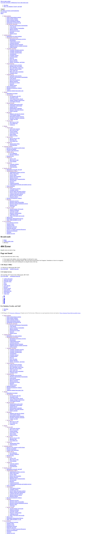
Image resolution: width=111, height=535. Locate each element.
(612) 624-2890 (4, 276)
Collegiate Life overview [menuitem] (16, 75)
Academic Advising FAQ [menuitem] (16, 51)
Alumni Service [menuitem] (13, 107)
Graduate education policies (16, 493)
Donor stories (13, 433)
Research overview (14, 500)
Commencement (13, 356)
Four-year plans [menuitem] (13, 59)
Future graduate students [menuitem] (12, 20)
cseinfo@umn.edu (14, 269)
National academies (14, 510)
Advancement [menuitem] (13, 165)
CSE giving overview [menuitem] (15, 128)
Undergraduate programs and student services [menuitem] (20, 184)
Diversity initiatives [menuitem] (14, 154)
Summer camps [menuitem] (10, 224)
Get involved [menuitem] (10, 94)
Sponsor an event (11, 533)
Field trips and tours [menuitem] (11, 228)
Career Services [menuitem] (10, 63)
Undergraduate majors (15, 341)
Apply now (6, 293)
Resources (9, 412)
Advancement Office (15, 443)
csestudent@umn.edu (15, 276)
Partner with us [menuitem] (10, 152)
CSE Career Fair (14, 370)
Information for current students (14, 336)
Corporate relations (14, 463)
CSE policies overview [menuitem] (15, 188)
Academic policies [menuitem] (14, 190)
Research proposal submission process (19, 503)
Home (5, 240)
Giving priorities (13, 431)
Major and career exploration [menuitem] (16, 71)
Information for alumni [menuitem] (12, 93)
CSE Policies (10, 486)
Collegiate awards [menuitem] (14, 214)
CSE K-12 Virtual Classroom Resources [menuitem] (16, 229)
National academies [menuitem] (14, 210)
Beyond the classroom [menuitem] (12, 24)
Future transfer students (12, 318)
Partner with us (10, 451)
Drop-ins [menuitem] (12, 58)
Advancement (13, 465)
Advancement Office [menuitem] (15, 143)
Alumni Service (13, 406)
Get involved (10, 394)
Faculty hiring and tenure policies (18, 491)
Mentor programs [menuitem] (14, 29)
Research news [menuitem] (10, 156)
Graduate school (13, 372)
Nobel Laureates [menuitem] (14, 111)
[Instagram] (4, 297)
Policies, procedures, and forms (17, 361)
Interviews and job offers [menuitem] (16, 69)
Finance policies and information (17, 492)
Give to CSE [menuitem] (10, 120)
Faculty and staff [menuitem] (8, 168)
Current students (7, 334)
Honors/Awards (10, 402)
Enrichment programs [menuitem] (12, 226)
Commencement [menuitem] (13, 56)
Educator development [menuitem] (12, 230)
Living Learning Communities (17, 327)
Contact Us (9, 442)
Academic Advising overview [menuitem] (17, 50)
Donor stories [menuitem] (13, 134)
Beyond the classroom (12, 323)
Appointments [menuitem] (13, 54)
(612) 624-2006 (4, 269)
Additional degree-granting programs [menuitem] (18, 46)
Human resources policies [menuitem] (16, 195)
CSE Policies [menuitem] (10, 187)
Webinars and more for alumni (17, 413)
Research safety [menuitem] (13, 205)
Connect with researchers (13, 450)
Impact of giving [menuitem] (14, 135)
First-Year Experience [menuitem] (15, 80)
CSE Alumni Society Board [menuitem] (16, 99)
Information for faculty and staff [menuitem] (14, 169)
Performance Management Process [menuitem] (15, 218)
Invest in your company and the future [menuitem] (16, 148)
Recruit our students (11, 448)
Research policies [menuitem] (14, 196)
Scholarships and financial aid (14, 322)
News (5, 283)
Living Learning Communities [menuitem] (17, 28)
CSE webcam (7, 285)
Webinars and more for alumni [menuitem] (17, 114)
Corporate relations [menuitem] (14, 164)
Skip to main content (5, 1)
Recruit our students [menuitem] (11, 149)
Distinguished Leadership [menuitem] (16, 108)
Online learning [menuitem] (13, 47)
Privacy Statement (63, 313)
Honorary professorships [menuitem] (15, 213)
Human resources (14, 477)
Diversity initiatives (14, 454)
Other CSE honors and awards (17, 515)
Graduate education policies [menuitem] (16, 194)
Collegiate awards (14, 514)
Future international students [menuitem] (13, 21)
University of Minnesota (15, 313)
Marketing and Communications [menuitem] (17, 179)
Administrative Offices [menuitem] (12, 171)
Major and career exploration (16, 371)
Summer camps (10, 523)
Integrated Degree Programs (16, 344)
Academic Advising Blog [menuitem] (16, 52)
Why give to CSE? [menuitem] (14, 122)
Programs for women (15, 330)
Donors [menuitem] (5, 126)
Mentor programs (14, 329)
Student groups (13, 333)
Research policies (14, 496)
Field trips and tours (11, 527)
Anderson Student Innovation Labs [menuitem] (15, 90)
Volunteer (9, 531)
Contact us (12, 424)
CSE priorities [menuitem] (13, 161)
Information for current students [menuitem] (14, 36)
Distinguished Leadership (16, 408)
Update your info (14, 418)
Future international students (13, 321)
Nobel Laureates (14, 410)
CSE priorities (13, 461)
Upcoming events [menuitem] (14, 97)
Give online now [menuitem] (14, 123)
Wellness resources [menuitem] (11, 86)
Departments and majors (12, 337)
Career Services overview (16, 364)
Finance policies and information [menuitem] (17, 192)
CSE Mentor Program (15, 401)
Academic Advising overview (17, 349)
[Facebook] (4, 300)
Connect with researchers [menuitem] (13, 150)
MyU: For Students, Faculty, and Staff (13, 6)
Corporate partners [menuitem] (8, 146)
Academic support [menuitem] (14, 55)
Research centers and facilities (17, 501)
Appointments (13, 353)
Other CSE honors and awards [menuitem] (17, 216)
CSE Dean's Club (14, 432)
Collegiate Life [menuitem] (10, 74)
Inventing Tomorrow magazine (17, 417)
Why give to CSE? (14, 421)
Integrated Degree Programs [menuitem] (16, 44)
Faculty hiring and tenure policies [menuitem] (18, 191)
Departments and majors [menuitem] (12, 37)
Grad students (7, 289)
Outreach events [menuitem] (10, 225)
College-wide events (8, 241)
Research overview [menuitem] (14, 201)
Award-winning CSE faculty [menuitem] (16, 209)
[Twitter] (4, 301)
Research (6, 287)
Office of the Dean (14, 473)
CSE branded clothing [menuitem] (15, 115)
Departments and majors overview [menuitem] (18, 39)
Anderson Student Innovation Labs (15, 390)
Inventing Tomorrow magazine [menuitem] (17, 118)
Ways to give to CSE (15, 438)
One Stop (6, 5)
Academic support (14, 355)
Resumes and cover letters (16, 365)
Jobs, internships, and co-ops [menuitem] (16, 67)
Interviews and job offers (16, 368)
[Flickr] (4, 303)
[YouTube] (4, 299)
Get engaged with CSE (15, 395)
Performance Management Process (15, 518)
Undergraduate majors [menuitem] (15, 41)
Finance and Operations (15, 476)
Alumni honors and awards (16, 404)
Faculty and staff (8, 467)
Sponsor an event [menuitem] (11, 233)
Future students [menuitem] (7, 16)
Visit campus (7, 292)
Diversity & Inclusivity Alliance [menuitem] (14, 88)
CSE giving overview (15, 428)
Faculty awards (7, 288)
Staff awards (10, 516)
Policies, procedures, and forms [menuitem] (17, 62)
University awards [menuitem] (14, 211)
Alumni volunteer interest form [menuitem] (17, 100)
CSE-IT (8, 389)
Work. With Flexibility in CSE (14, 519)
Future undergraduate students (14, 317)
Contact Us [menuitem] (9, 142)
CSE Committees (11, 485)
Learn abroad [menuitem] (13, 26)
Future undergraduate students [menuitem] (14, 17)
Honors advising (14, 360)
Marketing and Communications (17, 478)
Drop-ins (12, 357)
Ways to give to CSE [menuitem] (15, 138)
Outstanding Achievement (16, 405)
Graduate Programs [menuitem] (14, 183)
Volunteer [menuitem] (9, 232)
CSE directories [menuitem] (13, 145)
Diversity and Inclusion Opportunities (19, 325)
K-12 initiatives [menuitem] (13, 153)
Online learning (13, 346)
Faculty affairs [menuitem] (13, 175)
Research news (10, 455)
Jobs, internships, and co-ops (16, 367)
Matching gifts (13, 439)
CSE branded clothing (15, 414)
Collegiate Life (10, 374)
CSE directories (13, 444)
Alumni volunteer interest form (17, 399)
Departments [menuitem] (13, 40)
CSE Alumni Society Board (16, 398)
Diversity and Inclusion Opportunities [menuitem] (19, 25)
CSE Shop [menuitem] (12, 206)
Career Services (10, 363)
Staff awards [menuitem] (10, 217)
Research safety (13, 504)
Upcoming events (14, 397)
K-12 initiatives (13, 452)
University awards (14, 511)
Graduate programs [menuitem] (14, 43)
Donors (5, 425)
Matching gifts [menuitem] (13, 139)
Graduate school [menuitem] (13, 73)
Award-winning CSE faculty (16, 508)
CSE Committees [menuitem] (11, 186)
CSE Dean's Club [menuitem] (14, 133)
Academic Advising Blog (16, 352)
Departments (13, 340)
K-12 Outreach (7, 520)
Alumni (5, 391)
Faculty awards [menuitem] (10, 207)
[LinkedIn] (4, 296)
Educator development (12, 530)
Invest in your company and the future (16, 447)
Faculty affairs (13, 474)
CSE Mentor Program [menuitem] (15, 101)
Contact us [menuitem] (12, 124)
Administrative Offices (12, 470)
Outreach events (10, 525)
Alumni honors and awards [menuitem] (16, 104)
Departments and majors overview (18, 338)
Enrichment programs (12, 526)
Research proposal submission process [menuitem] (19, 203)
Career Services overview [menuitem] (16, 65)
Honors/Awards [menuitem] (10, 103)
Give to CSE (4, 12)
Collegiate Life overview (16, 375)
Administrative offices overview (17, 472)
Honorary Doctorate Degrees (16, 409)
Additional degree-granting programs (18, 345)
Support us (9, 457)
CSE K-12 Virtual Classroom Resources (16, 529)
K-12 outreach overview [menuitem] (12, 222)
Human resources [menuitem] (14, 177)
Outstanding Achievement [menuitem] (16, 105)
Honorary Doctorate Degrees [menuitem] (16, 109)
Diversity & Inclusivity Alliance (14, 387)
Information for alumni (12, 393)
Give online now (14, 423)
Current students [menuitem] (7, 35)
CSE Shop (12, 506)
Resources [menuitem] (9, 112)
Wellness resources (11, 386)
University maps (7, 281)
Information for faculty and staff (14, 469)
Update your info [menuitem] (14, 119)
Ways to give (10, 436)
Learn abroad (13, 326)
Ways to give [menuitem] (10, 137)
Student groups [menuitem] (13, 33)
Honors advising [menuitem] (14, 60)
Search (2, 9)
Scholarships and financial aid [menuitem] (14, 22)
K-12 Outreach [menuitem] (7, 221)
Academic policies (14, 489)
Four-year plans (13, 359)
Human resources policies (16, 495)
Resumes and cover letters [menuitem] (16, 66)
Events (5, 284)
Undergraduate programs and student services (20, 484)
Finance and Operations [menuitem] (15, 176)
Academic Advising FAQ (16, 351)
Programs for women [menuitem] (15, 31)
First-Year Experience (15, 379)
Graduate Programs (14, 482)
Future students (7, 315)
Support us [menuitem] (9, 157)
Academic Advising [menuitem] (11, 48)
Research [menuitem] (12, 32)
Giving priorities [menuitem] (13, 131)
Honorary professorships (15, 512)
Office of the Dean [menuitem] (14, 173)
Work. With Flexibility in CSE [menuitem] (14, 220)
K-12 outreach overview (12, 522)
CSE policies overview (15, 488)
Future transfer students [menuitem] (12, 18)
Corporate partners (8, 446)
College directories (8, 278)
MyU (5, 310)
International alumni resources (17, 416)
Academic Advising (11, 348)
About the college (8, 280)
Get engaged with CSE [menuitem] (15, 96)
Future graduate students (12, 319)
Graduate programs (14, 342)
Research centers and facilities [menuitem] (17, 202)
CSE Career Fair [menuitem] (14, 70)
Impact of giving (14, 435)
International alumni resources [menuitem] (17, 116)
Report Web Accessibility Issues (74, 313)
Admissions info (7, 291)
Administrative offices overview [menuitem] (17, 172)
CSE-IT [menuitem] (8, 89)
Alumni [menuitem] (5, 92)
